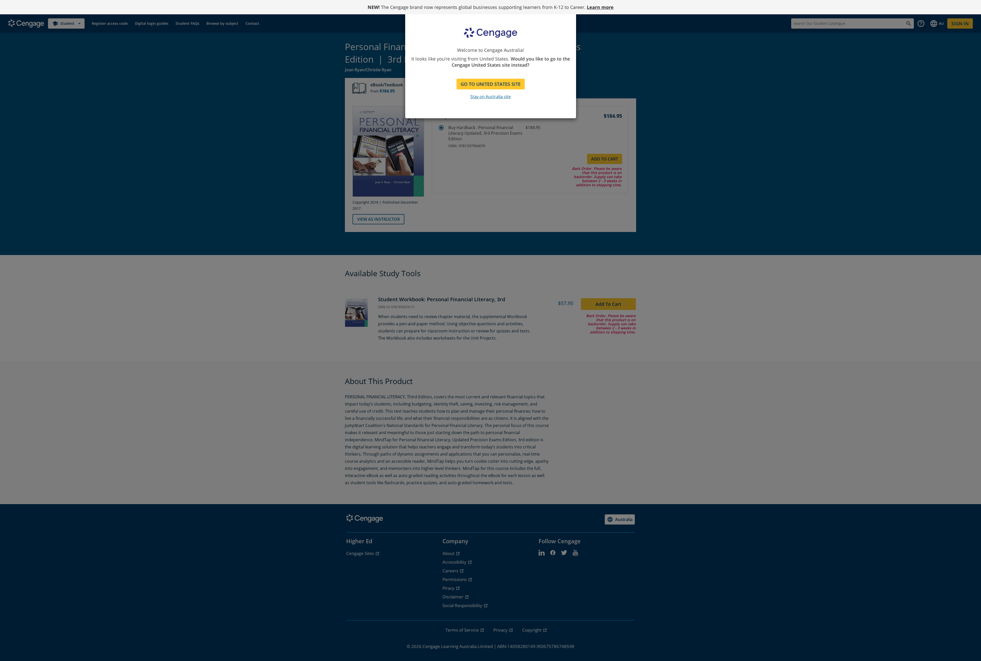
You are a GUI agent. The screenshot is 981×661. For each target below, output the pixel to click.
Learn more (600, 7)
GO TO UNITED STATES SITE (491, 84)
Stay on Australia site (490, 96)
